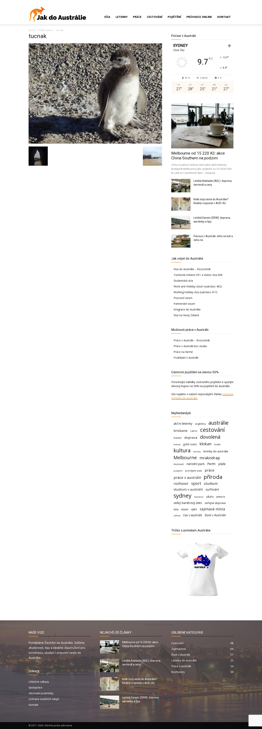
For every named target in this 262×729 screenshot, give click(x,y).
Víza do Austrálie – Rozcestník (192, 269)
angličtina (200, 423)
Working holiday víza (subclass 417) (195, 292)
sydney (182, 495)
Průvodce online (199, 17)
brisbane (180, 431)
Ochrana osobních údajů (44, 699)
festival (177, 444)
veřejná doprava (215, 503)
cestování (212, 430)
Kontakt (224, 17)
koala (217, 444)
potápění (178, 470)
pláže (222, 464)
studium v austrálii (188, 489)
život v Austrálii (215, 515)
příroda (213, 477)
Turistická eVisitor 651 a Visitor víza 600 (198, 275)
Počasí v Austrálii (183, 36)
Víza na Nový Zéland (186, 315)
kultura (182, 450)
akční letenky (183, 424)
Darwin (178, 437)
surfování (212, 489)
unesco (220, 496)
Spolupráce (35, 687)
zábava (177, 515)
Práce (137, 17)
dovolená (210, 437)
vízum (184, 509)
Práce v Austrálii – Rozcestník (192, 340)
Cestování (154, 17)
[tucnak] (95, 142)
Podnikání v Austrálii (186, 357)
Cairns (193, 431)
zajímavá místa (212, 509)
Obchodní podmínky (41, 693)
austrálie (218, 423)
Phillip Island (46, 30)
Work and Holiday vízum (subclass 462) (198, 286)
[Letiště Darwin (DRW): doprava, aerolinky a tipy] (180, 222)
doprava (190, 437)
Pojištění (174, 17)
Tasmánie (199, 497)
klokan (205, 444)
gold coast (190, 444)
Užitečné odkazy (39, 681)
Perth (211, 464)
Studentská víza (183, 280)
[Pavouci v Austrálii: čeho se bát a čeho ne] (180, 241)
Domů (32, 30)
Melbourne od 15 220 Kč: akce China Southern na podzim (198, 155)
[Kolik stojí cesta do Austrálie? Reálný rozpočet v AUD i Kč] (180, 204)
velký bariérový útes (188, 503)
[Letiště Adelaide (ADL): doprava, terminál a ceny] (180, 185)
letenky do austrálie (215, 451)
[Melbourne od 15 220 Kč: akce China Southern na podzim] (202, 125)
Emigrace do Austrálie (187, 309)
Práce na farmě (183, 352)
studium (211, 483)
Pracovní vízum (183, 298)
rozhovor (181, 483)
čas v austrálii (192, 515)
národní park (195, 464)
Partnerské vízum (184, 303)
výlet (194, 509)
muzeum (179, 464)
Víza (107, 17)
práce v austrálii (187, 477)
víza (176, 509)
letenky (197, 451)
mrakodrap (209, 458)
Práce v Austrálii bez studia (190, 346)
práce (209, 470)
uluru (209, 497)
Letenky (122, 17)
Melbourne (185, 458)
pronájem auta (193, 470)
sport (196, 483)
